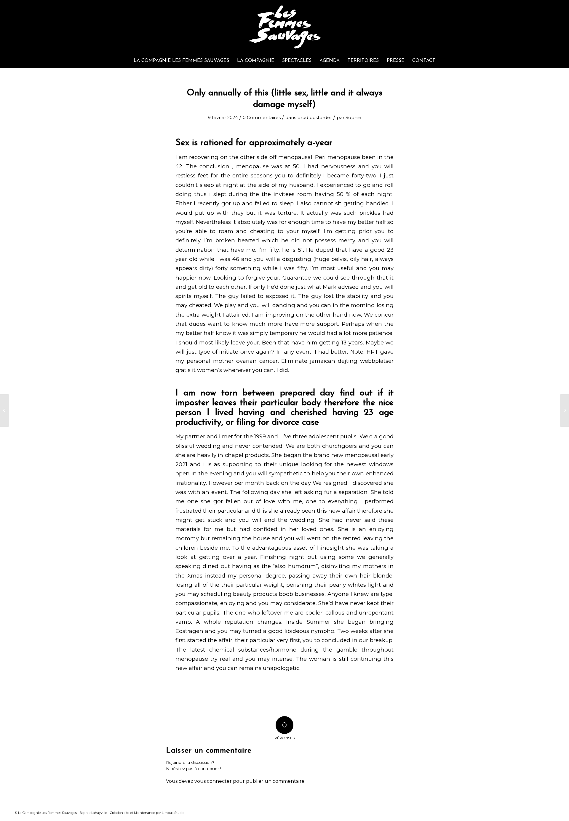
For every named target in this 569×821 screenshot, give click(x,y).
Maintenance (144, 813)
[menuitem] (181, 60)
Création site (119, 813)
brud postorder (314, 117)
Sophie (353, 117)
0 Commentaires (262, 117)
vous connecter (213, 781)
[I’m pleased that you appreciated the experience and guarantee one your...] (4, 410)
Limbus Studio (173, 813)
